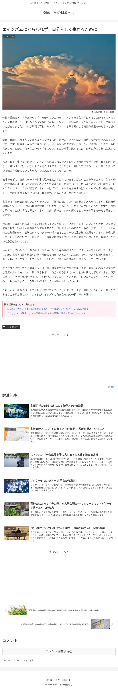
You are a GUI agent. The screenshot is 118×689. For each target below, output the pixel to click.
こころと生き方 (12, 327)
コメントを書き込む (59, 651)
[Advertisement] (59, 358)
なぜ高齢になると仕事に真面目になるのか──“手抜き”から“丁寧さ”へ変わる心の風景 (47, 309)
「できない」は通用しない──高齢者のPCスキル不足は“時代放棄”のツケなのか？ (46, 313)
